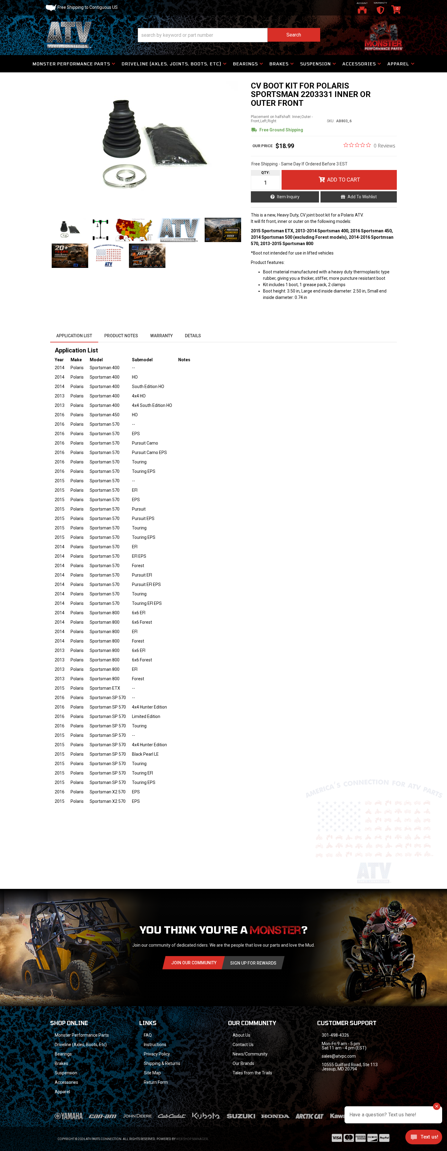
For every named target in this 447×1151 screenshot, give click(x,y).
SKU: (330, 121)
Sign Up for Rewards (253, 963)
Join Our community (194, 962)
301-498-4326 (335, 1035)
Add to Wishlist (362, 196)
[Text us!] (423, 1138)
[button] (229, 35)
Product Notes (121, 335)
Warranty (161, 335)
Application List (74, 335)
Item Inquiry (288, 196)
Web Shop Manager (192, 1139)
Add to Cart (343, 179)
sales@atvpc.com (339, 1056)
